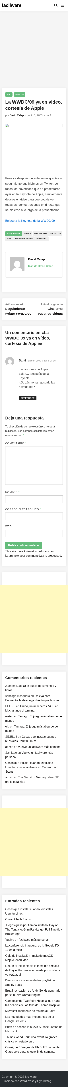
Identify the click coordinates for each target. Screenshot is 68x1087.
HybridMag (44, 1081)
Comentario (15, 443)
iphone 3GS (40, 233)
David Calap (17, 115)
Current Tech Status (18, 919)
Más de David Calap (40, 266)
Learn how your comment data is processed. (33, 555)
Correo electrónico (23, 509)
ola (7, 726)
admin (9, 746)
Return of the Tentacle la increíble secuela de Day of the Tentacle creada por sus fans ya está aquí (32, 970)
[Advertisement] (34, 47)
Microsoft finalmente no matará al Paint (30, 1010)
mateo (9, 716)
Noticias (19, 94)
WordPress (27, 1081)
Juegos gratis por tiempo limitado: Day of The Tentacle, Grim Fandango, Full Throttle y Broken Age (34, 929)
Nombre (12, 492)
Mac (9, 94)
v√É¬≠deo (41, 238)
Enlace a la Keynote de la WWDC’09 (30, 220)
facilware (11, 5)
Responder (28, 398)
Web (8, 526)
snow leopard (24, 238)
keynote (55, 233)
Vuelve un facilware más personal (39, 746)
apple (27, 233)
